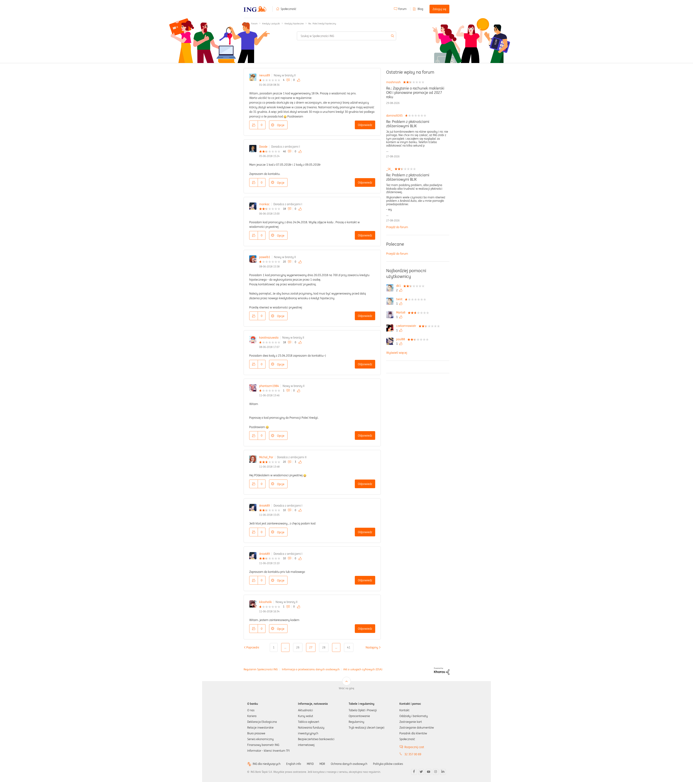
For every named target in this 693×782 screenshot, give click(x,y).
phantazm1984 (269, 386)
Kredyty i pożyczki (271, 23)
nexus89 (264, 75)
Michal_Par (266, 457)
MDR (322, 764)
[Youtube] (428, 772)
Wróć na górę (346, 688)
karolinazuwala (268, 337)
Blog (420, 9)
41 (348, 647)
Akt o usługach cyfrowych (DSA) (362, 669)
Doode (263, 146)
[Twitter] (421, 772)
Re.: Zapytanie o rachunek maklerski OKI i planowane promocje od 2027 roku (415, 92)
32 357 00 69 (412, 754)
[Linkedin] (443, 772)
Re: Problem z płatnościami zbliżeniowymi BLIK (407, 123)
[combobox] (346, 36)
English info (293, 764)
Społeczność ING (245, 23)
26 (297, 647)
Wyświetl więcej (396, 352)
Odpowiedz (365, 125)
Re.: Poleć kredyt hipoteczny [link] (322, 23)
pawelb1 (264, 257)
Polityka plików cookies (388, 764)
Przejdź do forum (397, 227)
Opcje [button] (280, 125)
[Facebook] (414, 772)
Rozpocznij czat (414, 747)
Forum (402, 9)
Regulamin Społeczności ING (261, 669)
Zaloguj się (439, 9)
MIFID (310, 764)
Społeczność (288, 9)
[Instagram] (436, 772)
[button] (253, 125)
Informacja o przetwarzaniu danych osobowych (311, 669)
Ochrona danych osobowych (349, 764)
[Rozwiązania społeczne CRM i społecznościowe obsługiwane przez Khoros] (441, 671)
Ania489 (264, 505)
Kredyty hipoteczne (294, 23)
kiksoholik (265, 602)
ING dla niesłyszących (266, 764)
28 (323, 647)
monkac (264, 204)
